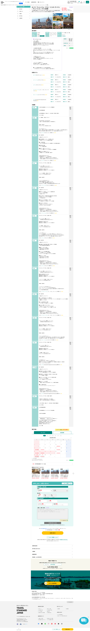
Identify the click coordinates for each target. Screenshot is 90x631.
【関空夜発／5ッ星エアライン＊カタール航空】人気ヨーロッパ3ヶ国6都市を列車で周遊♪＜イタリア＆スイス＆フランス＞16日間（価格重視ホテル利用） (36, 477)
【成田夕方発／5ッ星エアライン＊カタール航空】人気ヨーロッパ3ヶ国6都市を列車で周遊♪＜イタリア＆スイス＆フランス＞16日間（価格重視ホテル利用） (64, 477)
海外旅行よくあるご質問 (50, 618)
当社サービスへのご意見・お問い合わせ (62, 615)
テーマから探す (40, 611)
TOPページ (40, 608)
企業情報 (59, 608)
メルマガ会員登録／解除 (50, 619)
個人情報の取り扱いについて (45, 528)
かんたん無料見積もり (60, 614)
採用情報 (67, 608)
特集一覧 (48, 611)
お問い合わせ (52, 533)
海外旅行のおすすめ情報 (42, 612)
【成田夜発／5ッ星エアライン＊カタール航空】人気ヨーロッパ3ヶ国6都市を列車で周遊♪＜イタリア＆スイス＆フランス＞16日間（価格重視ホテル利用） (55, 477)
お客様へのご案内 (41, 618)
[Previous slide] (32, 473)
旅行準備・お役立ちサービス (42, 619)
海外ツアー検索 (49, 608)
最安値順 (62, 432)
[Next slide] (73, 473)
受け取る (21, 3)
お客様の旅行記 (49, 612)
